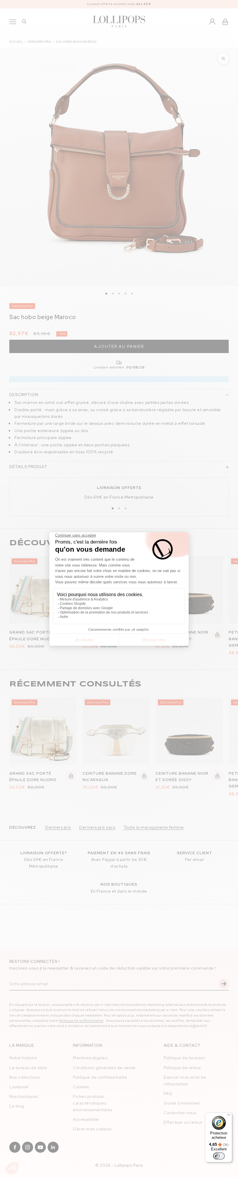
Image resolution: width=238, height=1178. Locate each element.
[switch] (219, 1155)
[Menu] (228, 1116)
